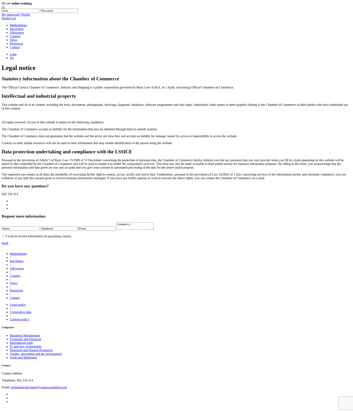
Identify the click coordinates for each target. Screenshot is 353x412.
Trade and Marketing (23, 357)
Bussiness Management (25, 335)
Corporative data (20, 312)
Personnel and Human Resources (31, 350)
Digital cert (9, 18)
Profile (25, 14)
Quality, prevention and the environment (36, 354)
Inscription (16, 29)
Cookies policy (19, 319)
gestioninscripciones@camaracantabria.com (39, 387)
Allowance (17, 32)
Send (5, 243)
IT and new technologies (26, 346)
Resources (16, 43)
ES (12, 58)
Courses (15, 36)
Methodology (18, 25)
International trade (21, 343)
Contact (15, 47)
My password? (11, 14)
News (13, 40)
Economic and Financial (25, 339)
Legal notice (18, 304)
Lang (13, 54)
